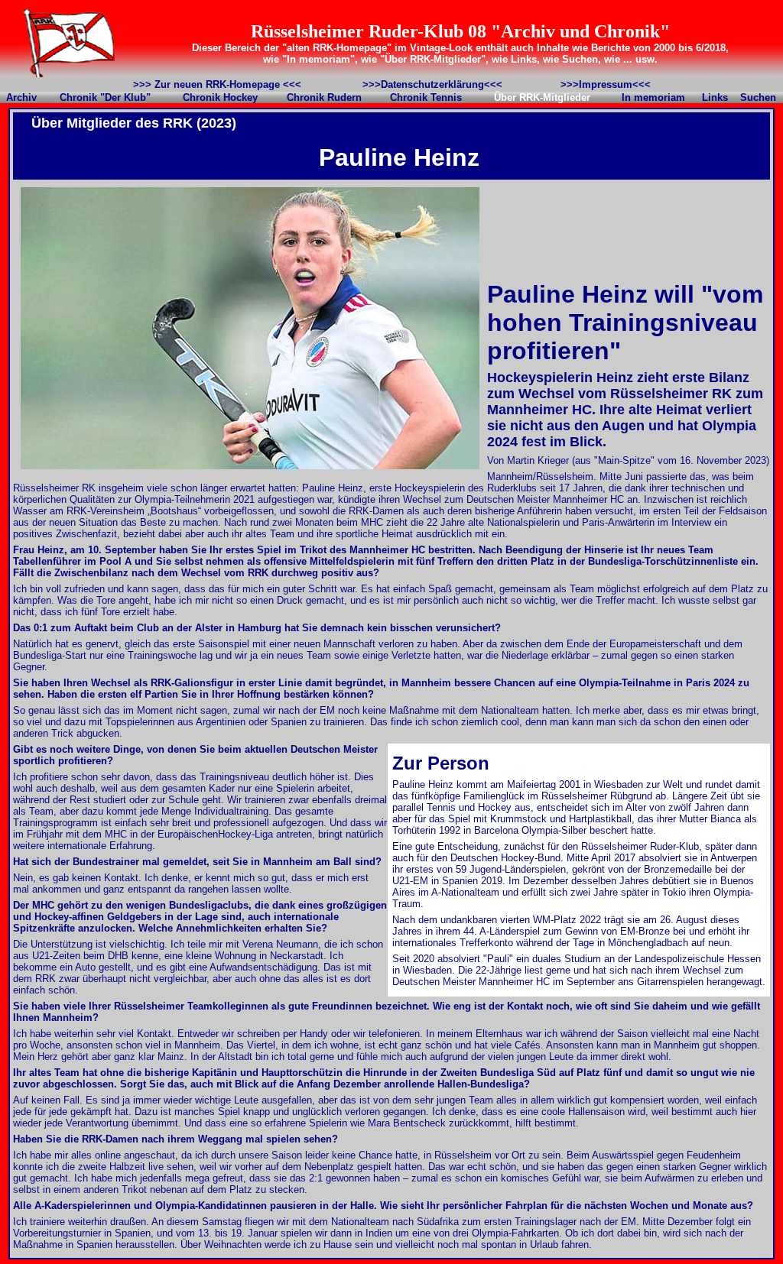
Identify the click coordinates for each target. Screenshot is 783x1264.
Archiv (21, 97)
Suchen (758, 97)
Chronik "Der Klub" (105, 97)
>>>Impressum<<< (605, 84)
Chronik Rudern (324, 97)
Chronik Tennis (426, 97)
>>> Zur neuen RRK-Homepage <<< (217, 84)
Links (715, 97)
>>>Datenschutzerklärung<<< (432, 84)
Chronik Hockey (220, 97)
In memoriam (653, 97)
